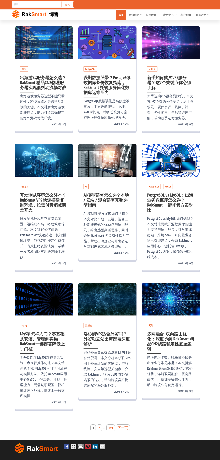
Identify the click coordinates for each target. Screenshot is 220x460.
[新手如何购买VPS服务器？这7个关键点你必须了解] (171, 42)
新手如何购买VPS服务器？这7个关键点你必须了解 (169, 82)
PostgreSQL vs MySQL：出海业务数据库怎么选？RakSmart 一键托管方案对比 (170, 202)
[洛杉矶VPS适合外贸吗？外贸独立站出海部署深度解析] (107, 299)
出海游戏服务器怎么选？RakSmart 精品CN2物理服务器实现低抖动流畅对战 (43, 82)
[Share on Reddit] (81, 446)
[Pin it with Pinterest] (88, 446)
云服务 (152, 69)
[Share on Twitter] (73, 446)
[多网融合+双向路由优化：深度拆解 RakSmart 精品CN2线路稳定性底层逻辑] (171, 299)
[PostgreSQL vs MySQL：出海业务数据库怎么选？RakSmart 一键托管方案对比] (171, 160)
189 (110, 427)
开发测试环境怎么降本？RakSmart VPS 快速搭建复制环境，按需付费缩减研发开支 (43, 202)
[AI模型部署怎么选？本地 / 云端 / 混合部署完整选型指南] (107, 160)
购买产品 (201, 14)
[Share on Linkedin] (95, 446)
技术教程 (151, 14)
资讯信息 (134, 14)
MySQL (168, 186)
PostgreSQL (90, 69)
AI (86, 186)
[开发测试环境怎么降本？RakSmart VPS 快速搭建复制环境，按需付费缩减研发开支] (44, 160)
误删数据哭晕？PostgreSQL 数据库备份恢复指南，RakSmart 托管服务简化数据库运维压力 (107, 84)
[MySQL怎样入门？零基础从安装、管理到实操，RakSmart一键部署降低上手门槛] (44, 299)
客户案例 (185, 14)
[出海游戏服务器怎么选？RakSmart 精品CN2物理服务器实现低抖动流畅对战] (44, 42)
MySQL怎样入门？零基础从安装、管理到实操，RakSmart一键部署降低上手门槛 (42, 341)
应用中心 (168, 14)
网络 (23, 69)
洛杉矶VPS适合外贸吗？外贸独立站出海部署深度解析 (107, 339)
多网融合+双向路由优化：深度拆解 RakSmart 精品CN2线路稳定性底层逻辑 (170, 341)
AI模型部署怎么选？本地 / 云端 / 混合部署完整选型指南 (106, 200)
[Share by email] (102, 446)
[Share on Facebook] (66, 446)
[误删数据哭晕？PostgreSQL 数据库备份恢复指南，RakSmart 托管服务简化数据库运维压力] (107, 42)
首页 (121, 14)
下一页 (123, 427)
